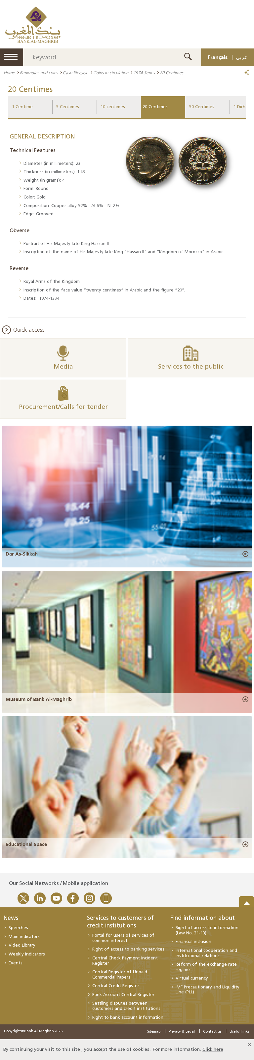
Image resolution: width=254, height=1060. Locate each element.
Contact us (212, 1032)
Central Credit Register (115, 986)
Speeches (18, 928)
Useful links (239, 1032)
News (10, 919)
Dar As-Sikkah (22, 554)
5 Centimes (67, 107)
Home (9, 72)
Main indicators (24, 937)
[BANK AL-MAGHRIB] (33, 24)
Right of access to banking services (128, 949)
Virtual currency (192, 978)
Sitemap (153, 1032)
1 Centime (22, 107)
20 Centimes (155, 107)
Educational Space (26, 844)
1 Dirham (242, 107)
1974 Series (144, 72)
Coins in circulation (110, 72)
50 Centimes (201, 107)
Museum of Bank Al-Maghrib (39, 699)
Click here (212, 1049)
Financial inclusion (193, 942)
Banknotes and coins (39, 72)
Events (15, 963)
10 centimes (113, 107)
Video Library (22, 945)
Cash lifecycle (75, 72)
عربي (242, 57)
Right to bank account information (127, 1017)
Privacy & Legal (182, 1032)
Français (218, 57)
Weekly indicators (27, 954)
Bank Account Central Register (123, 995)
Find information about (202, 919)
